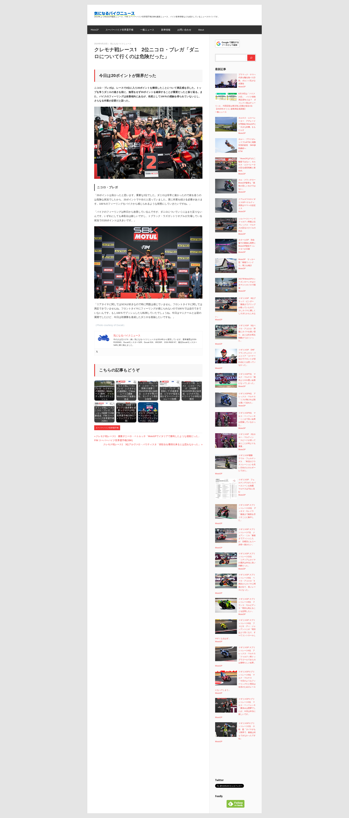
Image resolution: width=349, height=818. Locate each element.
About (201, 29)
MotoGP (95, 29)
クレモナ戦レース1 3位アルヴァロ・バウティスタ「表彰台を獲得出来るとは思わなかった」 (152, 444)
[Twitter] (97, 351)
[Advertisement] (235, 760)
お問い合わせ (184, 29)
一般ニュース (147, 29)
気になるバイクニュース (120, 44)
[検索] (251, 58)
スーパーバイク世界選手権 (119, 29)
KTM (240, 151)
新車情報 (165, 29)
